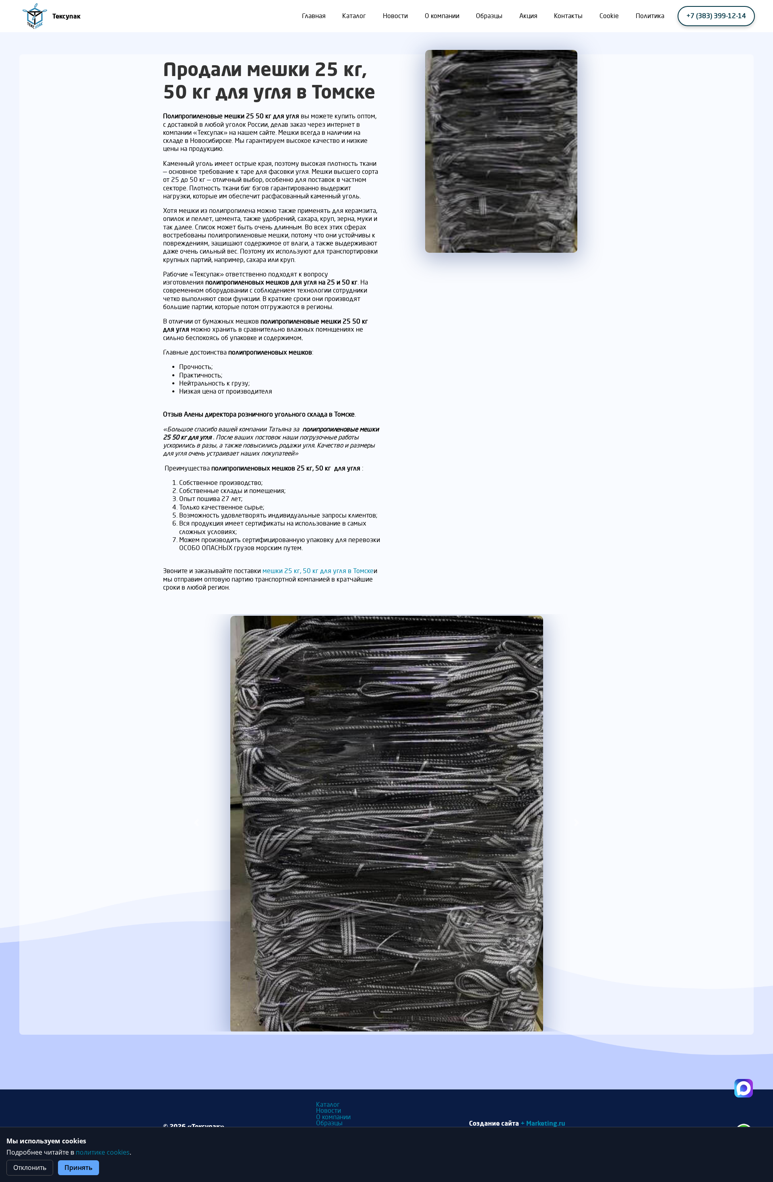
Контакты (568, 16)
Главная (314, 16)
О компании (442, 16)
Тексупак (66, 16)
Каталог (354, 16)
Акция (528, 16)
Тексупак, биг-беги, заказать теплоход (743, 1088)
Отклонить (29, 1167)
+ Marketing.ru (543, 1123)
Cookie (609, 16)
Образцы (489, 16)
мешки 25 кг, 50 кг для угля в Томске (318, 571)
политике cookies (103, 1152)
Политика (650, 16)
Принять (78, 1167)
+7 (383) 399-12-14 (716, 16)
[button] (196, 822)
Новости (395, 16)
